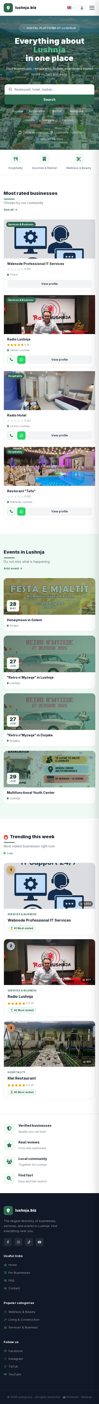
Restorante (37, 111)
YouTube (15, 1374)
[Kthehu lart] (90, 1384)
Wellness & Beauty (22, 1312)
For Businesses (19, 1272)
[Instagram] (18, 1242)
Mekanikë (77, 111)
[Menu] (91, 8)
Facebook (16, 1351)
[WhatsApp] (21, 360)
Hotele (30, 120)
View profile (49, 284)
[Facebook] (8, 1242)
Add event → (13, 568)
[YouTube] (39, 1242)
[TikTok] (29, 1242)
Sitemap (86, 1397)
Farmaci (68, 120)
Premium (72, 1397)
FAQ (11, 1280)
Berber (57, 111)
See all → (10, 209)
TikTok (13, 1366)
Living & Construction (24, 1319)
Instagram (16, 1358)
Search (49, 99)
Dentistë (48, 120)
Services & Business (23, 1327)
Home (13, 1265)
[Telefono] (11, 360)
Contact (14, 1288)
